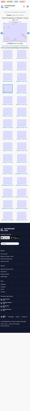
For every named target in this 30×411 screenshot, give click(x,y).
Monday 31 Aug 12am (21, 81)
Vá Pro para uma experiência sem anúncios (15, 12)
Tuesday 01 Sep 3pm (8, 162)
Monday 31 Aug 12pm (21, 104)
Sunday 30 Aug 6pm (22, 69)
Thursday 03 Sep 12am (21, 220)
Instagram (3, 287)
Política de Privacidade (14, 324)
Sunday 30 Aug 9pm (8, 81)
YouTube (3, 292)
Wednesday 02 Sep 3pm (8, 208)
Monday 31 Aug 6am (22, 93)
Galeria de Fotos (5, 261)
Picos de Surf (4, 254)
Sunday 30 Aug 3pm (8, 69)
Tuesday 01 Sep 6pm (21, 162)
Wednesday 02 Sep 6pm (22, 208)
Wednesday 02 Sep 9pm (8, 220)
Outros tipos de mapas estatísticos (10, 46)
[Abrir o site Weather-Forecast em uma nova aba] (22, 2)
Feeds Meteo (4, 276)
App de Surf (4, 271)
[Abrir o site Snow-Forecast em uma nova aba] (3, 2)
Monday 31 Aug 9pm (8, 127)
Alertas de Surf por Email (7, 269)
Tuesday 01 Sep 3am (8, 139)
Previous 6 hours (2, 33)
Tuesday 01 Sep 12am (21, 127)
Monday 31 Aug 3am (8, 93)
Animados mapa (24, 46)
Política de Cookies (5, 326)
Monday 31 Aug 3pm (8, 116)
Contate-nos (24, 316)
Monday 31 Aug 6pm (22, 116)
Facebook (3, 284)
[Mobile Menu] (27, 6)
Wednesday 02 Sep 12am (21, 173)
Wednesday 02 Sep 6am (22, 185)
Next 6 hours (28, 33)
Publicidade (11, 316)
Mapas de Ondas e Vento (7, 256)
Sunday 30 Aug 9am (8, 58)
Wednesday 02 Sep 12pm (21, 197)
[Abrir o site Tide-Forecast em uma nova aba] (16, 2)
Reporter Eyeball (5, 274)
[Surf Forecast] (8, 6)
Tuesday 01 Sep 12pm (21, 150)
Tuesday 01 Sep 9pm (8, 173)
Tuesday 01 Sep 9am (8, 150)
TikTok (2, 289)
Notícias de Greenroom (6, 259)
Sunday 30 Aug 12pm (21, 58)
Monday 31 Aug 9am (8, 104)
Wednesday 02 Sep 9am (8, 197)
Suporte (17, 316)
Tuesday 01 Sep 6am (21, 139)
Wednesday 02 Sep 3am (8, 185)
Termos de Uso (4, 324)
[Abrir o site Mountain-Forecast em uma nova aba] (9, 2)
